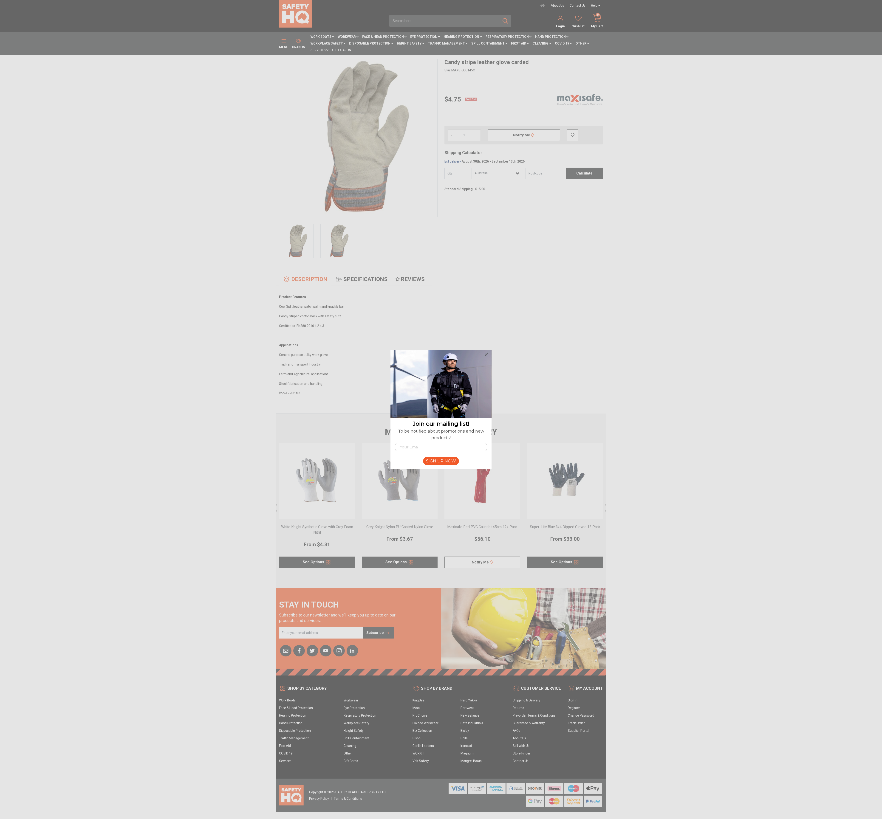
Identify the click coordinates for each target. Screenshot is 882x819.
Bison (417, 738)
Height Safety (409, 43)
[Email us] (285, 650)
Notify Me (522, 135)
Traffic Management (447, 43)
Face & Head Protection (383, 37)
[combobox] (444, 21)
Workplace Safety (327, 43)
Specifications (365, 279)
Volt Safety (421, 761)
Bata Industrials (472, 723)
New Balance (470, 715)
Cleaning (541, 43)
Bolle (464, 738)
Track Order (576, 723)
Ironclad (466, 746)
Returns (518, 708)
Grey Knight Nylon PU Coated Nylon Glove (399, 527)
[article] (317, 508)
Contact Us (577, 5)
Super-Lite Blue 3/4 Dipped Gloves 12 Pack (565, 527)
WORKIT (418, 753)
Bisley (465, 730)
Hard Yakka (469, 700)
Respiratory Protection (507, 37)
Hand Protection (550, 37)
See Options (314, 562)
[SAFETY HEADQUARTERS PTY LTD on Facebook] (299, 650)
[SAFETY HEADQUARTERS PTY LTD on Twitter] (312, 650)
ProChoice (420, 715)
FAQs (516, 730)
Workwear (347, 37)
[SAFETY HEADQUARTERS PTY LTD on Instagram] (339, 650)
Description (309, 279)
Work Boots (321, 37)
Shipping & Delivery (526, 700)
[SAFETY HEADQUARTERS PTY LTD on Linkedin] (352, 650)
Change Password (581, 715)
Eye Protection (424, 37)
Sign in (572, 700)
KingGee (418, 700)
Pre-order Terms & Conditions (534, 715)
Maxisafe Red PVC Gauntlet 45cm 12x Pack (482, 527)
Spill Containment (488, 43)
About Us (557, 5)
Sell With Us (521, 746)
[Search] (505, 21)
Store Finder (521, 753)
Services (318, 50)
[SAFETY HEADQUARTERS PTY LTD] (295, 13)
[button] (572, 135)
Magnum (467, 753)
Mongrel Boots (471, 761)
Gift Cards (341, 50)
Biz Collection (422, 730)
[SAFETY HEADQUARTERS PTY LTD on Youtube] (325, 650)
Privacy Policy (319, 798)
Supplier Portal (578, 730)
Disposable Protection (370, 43)
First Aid (519, 43)
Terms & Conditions (348, 798)
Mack (416, 708)
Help (594, 5)
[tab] (305, 279)
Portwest (467, 708)
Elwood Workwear (425, 723)
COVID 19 (562, 43)
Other (581, 43)
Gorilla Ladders (423, 746)
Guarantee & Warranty (529, 723)
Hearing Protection (462, 37)
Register (574, 708)
